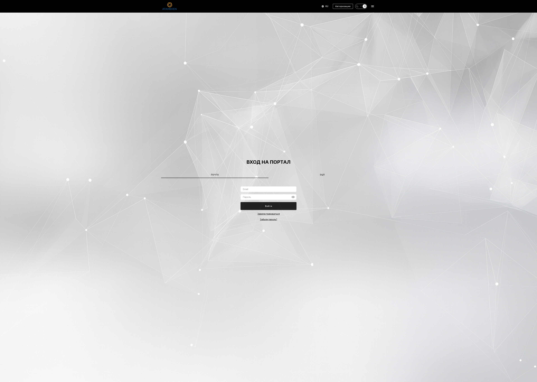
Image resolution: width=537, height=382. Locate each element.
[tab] (214, 174)
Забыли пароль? (268, 219)
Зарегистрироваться (268, 213)
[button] (293, 197)
